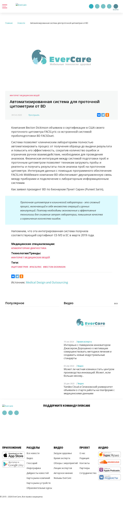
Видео (80, 366)
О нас (82, 453)
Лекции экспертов (63, 468)
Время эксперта (84, 341)
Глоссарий (32, 463)
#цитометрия (19, 266)
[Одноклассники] (107, 115)
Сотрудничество (88, 473)
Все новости (33, 453)
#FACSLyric (36, 266)
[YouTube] (109, 6)
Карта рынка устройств (39, 483)
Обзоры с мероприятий (66, 463)
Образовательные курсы (39, 487)
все (116, 303)
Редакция (84, 458)
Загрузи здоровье (63, 453)
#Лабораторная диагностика (28, 248)
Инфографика (34, 468)
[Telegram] (97, 6)
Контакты (85, 463)
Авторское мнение (63, 473)
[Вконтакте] (103, 6)
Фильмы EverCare (62, 478)
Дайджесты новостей (38, 473)
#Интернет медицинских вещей (24, 95)
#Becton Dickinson (54, 266)
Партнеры (85, 468)
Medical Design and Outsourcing (47, 282)
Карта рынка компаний (38, 478)
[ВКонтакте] (99, 115)
